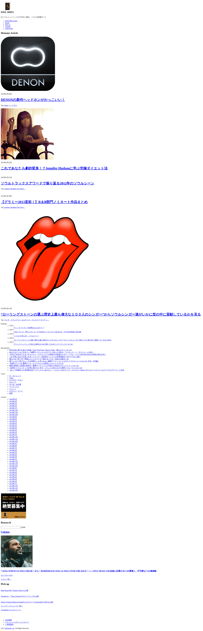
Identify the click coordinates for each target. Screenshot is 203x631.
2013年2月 (13, 481)
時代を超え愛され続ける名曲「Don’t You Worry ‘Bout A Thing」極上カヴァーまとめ (40, 350)
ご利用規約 (9, 624)
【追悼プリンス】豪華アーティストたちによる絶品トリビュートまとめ (36, 363)
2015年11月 (13, 412)
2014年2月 (13, 459)
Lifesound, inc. (10, 628)
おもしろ (12, 382)
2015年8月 (13, 419)
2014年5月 (13, 452)
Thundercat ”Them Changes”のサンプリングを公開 (20, 596)
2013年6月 (13, 472)
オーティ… (45, 320)
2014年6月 (13, 450)
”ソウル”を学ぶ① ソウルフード (26, 336)
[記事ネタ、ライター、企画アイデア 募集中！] (13, 518)
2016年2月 (13, 406)
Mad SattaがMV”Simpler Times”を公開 (14, 590)
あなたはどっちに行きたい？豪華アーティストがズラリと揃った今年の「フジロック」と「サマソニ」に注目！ (51, 352)
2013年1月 (13, 484)
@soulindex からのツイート (11, 610)
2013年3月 (13, 479)
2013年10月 (13, 466)
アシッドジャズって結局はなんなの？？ (29, 328)
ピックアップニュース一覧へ (12, 606)
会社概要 (8, 620)
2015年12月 (13, 410)
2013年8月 (13, 468)
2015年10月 (13, 415)
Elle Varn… (21, 207)
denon (6, 105)
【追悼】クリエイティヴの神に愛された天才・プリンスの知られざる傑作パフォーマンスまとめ (45, 368)
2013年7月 (13, 470)
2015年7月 (13, 421)
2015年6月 (13, 424)
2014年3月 (13, 457)
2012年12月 (13, 486)
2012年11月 (13, 488)
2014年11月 (13, 439)
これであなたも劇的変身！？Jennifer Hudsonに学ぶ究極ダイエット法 (54, 168)
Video (11, 378)
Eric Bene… (21, 189)
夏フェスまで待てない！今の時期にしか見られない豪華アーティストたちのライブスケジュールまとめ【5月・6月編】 (54, 361)
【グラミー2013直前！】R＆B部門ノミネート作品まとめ (44, 202)
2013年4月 (13, 477)
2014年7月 (13, 448)
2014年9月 (13, 444)
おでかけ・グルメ (16, 380)
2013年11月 (13, 464)
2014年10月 (13, 441)
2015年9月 (13, 417)
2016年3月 (13, 404)
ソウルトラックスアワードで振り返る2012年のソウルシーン (47, 183)
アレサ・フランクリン (12, 320)
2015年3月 (13, 430)
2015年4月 (13, 428)
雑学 (11, 393)
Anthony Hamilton (10, 189)
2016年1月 (13, 408)
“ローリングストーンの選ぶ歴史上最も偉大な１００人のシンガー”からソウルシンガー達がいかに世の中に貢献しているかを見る (101, 314)
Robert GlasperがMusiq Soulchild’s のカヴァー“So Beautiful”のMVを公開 (27, 602)
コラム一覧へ (6, 579)
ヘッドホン (13, 105)
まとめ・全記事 (15, 384)
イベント (12, 389)
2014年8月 (13, 446)
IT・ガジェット (15, 376)
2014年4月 (13, 455)
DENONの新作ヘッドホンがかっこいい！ (33, 100)
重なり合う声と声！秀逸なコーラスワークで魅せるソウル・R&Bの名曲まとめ (39, 359)
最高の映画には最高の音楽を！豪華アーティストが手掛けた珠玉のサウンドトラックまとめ (44, 365)
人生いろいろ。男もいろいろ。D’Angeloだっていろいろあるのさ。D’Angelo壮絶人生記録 (47, 332)
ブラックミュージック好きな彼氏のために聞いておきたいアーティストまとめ (43, 344)
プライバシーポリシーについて (17, 622)
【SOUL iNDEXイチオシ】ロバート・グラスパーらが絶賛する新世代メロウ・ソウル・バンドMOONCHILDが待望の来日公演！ (57, 354)
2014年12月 (13, 437)
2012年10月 (13, 490)
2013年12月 (13, 461)
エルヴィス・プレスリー (31, 320)
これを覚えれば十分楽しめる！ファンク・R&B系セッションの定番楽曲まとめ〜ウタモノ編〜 (45, 357)
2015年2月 (13, 432)
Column (5, 532)
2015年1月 (13, 435)
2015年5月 (13, 426)
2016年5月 (13, 399)
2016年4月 (13, 401)
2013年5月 (13, 475)
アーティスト (14, 387)
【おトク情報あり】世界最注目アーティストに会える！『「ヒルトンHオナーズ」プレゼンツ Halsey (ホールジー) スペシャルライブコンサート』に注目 (66, 370)
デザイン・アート (16, 391)
